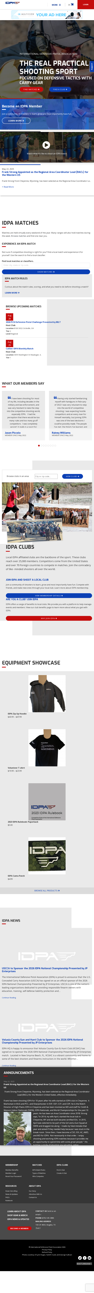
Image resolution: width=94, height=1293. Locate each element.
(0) (69, 5)
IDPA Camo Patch (16, 876)
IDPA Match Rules (38, 1170)
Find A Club (61, 1170)
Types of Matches (39, 1173)
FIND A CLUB (59, 89)
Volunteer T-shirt (16, 767)
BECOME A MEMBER (19, 1228)
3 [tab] (43, 445)
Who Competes (38, 1176)
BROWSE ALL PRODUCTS (46, 890)
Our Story (32, 1191)
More (55, 5)
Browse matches (18, 236)
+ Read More (8, 186)
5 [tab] (48, 445)
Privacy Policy (47, 1250)
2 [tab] (41, 445)
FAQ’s (8, 1197)
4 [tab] (46, 445)
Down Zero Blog (11, 1191)
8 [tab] (55, 445)
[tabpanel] (23, 415)
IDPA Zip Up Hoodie (17, 713)
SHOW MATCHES (45, 272)
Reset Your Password (13, 1176)
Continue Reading (9, 997)
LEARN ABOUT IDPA (16, 1211)
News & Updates (12, 1194)
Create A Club (62, 1173)
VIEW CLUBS (72, 476)
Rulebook (9, 1200)
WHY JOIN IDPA (48, 618)
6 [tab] (50, 445)
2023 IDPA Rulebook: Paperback (23, 821)
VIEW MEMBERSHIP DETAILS (48, 595)
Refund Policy (47, 1252)
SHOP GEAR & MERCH (17, 1215)
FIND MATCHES (30, 89)
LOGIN (85, 4)
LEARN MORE (15, 120)
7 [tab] (53, 445)
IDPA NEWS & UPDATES (18, 1219)
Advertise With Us (35, 1194)
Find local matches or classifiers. (18, 261)
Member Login (11, 1173)
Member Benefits (12, 1170)
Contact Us (33, 1197)
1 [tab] (39, 445)
